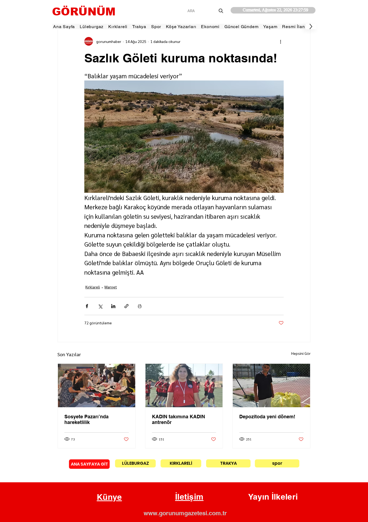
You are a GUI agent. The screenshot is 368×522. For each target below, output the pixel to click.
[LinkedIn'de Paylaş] (113, 306)
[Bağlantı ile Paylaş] (126, 306)
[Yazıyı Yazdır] (139, 306)
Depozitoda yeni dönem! (267, 416)
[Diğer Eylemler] (280, 41)
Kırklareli (92, 286)
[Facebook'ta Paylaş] (86, 306)
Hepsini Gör (301, 353)
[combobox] (206, 11)
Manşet (111, 286)
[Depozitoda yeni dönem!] (271, 385)
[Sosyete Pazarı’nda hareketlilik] (96, 385)
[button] (109, 497)
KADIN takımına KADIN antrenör (178, 419)
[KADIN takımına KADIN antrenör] (184, 385)
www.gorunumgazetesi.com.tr (185, 513)
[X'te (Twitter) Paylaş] (100, 306)
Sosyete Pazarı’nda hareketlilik (86, 419)
